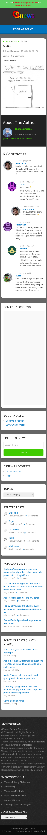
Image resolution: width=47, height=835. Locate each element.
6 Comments (19, 56)
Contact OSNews (12, 800)
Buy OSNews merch (15, 425)
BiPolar (23, 248)
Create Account (13, 471)
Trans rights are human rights (17, 804)
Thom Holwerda (12, 51)
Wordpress (27, 745)
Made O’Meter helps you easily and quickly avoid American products (21, 677)
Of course (14, 529)
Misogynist (21, 225)
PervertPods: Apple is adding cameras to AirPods (22, 622)
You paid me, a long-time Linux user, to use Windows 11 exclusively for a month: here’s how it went (23, 586)
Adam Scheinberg (36, 741)
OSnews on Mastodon (14, 791)
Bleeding (13, 513)
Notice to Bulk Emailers (15, 795)
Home (7, 41)
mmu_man (21, 163)
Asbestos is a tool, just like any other (21, 598)
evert (18, 276)
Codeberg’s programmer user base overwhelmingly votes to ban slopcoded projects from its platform (23, 572)
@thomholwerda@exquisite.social (17, 139)
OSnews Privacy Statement (14, 729)
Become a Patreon (15, 421)
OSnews (15, 829)
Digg (11, 521)
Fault (11, 538)
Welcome (14, 546)
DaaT (22, 184)
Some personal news (14, 701)
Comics (15, 41)
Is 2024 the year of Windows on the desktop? (21, 651)
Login (8, 475)
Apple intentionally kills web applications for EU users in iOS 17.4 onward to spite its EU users (23, 664)
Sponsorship (10, 786)
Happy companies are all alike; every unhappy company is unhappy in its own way (23, 609)
